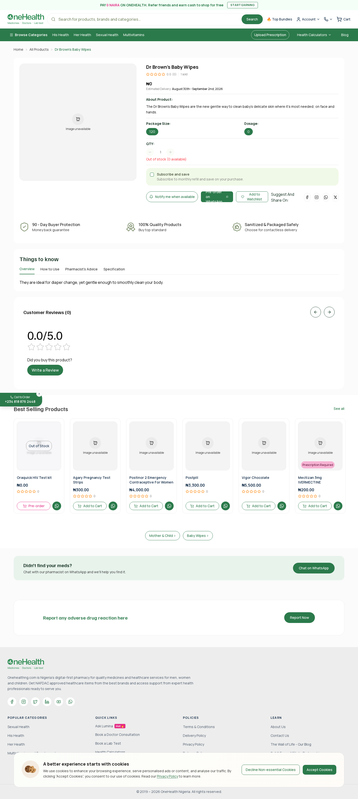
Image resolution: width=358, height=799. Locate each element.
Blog (345, 34)
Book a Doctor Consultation (117, 734)
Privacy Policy (167, 776)
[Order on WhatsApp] (56, 506)
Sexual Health (107, 34)
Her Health (82, 34)
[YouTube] (58, 701)
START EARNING (242, 5)
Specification (114, 269)
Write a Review (45, 370)
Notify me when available (175, 196)
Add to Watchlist (254, 196)
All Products (39, 49)
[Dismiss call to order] (39, 394)
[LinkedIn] (47, 701)
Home (18, 49)
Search (252, 19)
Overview (27, 268)
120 (152, 131)
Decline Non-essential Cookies (271, 769)
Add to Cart (92, 505)
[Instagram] (23, 701)
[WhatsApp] (70, 701)
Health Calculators (312, 34)
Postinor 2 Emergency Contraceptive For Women (151, 479)
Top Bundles (279, 19)
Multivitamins (133, 34)
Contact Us (280, 735)
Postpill (192, 477)
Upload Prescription (270, 34)
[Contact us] (328, 19)
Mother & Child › (162, 535)
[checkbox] (152, 175)
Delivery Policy (194, 735)
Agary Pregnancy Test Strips (91, 479)
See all (339, 408)
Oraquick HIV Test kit (34, 477)
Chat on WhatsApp (314, 568)
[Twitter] (35, 701)
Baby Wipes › (198, 535)
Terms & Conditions (199, 726)
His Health (60, 34)
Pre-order (36, 505)
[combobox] (163, 152)
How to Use (49, 269)
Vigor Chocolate (255, 477)
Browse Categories (31, 34)
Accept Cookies (319, 769)
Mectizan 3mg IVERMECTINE (310, 479)
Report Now (299, 617)
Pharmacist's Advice (81, 269)
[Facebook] (12, 701)
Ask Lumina (109, 726)
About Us (278, 726)
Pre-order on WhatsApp (214, 196)
